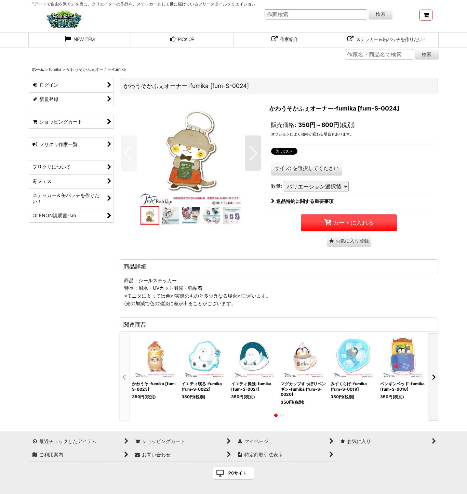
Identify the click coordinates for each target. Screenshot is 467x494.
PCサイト (237, 473)
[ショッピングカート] (425, 15)
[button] (129, 153)
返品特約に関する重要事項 (305, 201)
